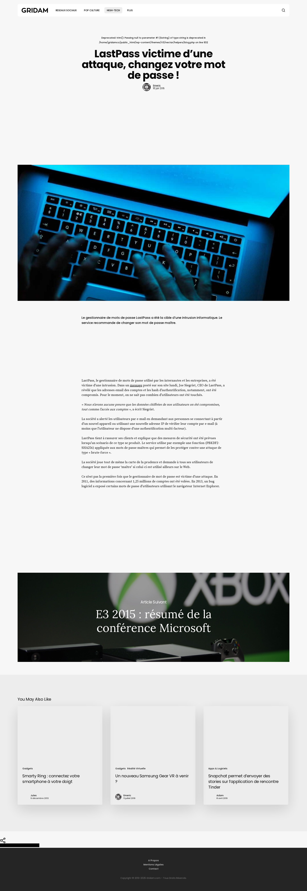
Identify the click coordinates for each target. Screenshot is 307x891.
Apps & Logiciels (217, 768)
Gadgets (27, 768)
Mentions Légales (153, 864)
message (136, 385)
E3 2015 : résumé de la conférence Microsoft (153, 617)
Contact (153, 868)
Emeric (157, 85)
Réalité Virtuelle (136, 768)
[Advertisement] (153, 128)
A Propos (153, 860)
